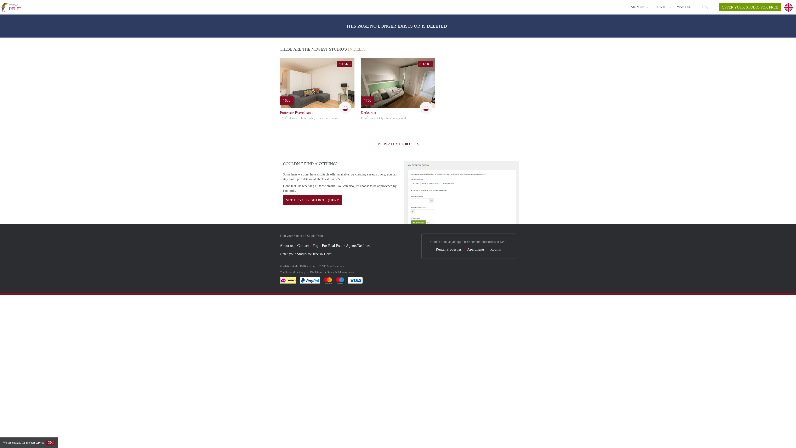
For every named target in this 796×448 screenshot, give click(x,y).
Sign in (660, 7)
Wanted (684, 7)
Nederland (338, 266)
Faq (315, 245)
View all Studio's (395, 144)
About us (287, 245)
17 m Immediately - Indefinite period (383, 118)
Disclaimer (316, 272)
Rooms (495, 249)
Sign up (637, 7)
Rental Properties (449, 249)
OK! (51, 442)
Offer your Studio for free (750, 7)
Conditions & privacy (293, 272)
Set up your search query (312, 200)
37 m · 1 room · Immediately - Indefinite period (309, 118)
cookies (16, 442)
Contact (303, 245)
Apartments (476, 249)
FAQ (705, 7)
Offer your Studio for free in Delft (305, 254)
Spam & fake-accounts (340, 272)
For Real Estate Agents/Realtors (346, 245)
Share (345, 64)
